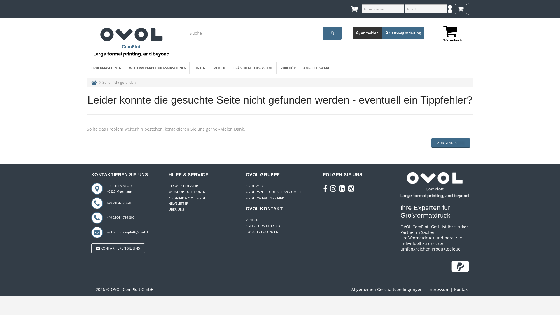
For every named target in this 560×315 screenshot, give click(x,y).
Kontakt (461, 289)
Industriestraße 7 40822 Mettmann (119, 188)
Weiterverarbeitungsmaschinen (157, 68)
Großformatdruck (263, 226)
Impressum (438, 289)
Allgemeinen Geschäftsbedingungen (387, 289)
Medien (219, 68)
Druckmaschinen (106, 68)
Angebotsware (316, 68)
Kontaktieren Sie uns (120, 248)
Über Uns (176, 209)
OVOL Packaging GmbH (265, 197)
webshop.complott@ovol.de (128, 232)
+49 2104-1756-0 (119, 203)
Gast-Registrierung (404, 33)
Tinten (200, 68)
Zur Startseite (450, 143)
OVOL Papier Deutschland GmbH (273, 192)
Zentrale (253, 220)
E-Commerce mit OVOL (187, 197)
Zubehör (288, 68)
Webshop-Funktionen (187, 192)
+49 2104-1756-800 (120, 217)
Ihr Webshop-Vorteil (186, 186)
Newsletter (178, 203)
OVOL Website (257, 186)
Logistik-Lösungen (262, 232)
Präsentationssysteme (253, 68)
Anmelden (369, 33)
